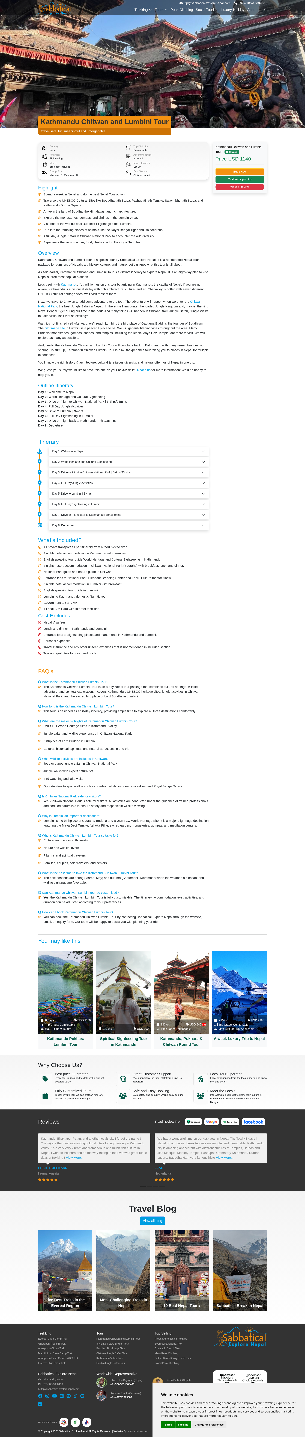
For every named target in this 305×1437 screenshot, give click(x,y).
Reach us (144, 370)
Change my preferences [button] (209, 1424)
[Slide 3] (155, 1186)
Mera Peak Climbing (166, 1353)
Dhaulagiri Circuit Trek (167, 1348)
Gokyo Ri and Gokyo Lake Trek (173, 1358)
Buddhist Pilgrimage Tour (110, 1348)
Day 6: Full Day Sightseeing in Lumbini (76, 504)
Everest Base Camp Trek (52, 1338)
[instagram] (47, 1396)
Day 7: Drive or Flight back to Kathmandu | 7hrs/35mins (86, 514)
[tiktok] (75, 1396)
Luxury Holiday (232, 10)
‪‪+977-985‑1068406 (251, 3)
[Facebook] (253, 1121)
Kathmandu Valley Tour (109, 1358)
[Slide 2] (149, 1186)
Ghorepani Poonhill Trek (52, 1343)
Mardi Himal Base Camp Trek (55, 1353)
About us (254, 10)
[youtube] (54, 1396)
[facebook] (40, 1396)
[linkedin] (62, 1396)
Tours (159, 10)
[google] (82, 1396)
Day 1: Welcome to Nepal (68, 451)
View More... (74, 1157)
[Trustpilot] (230, 1121)
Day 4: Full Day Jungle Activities (72, 483)
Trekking (141, 10)
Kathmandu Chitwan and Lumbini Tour (118, 1338)
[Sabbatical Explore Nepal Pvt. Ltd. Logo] (53, 8)
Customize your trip (240, 179)
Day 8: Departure (63, 525)
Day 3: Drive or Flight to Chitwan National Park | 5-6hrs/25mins (91, 472)
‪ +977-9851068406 (123, 1384)
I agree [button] (168, 1424)
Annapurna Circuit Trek (51, 1348)
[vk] (40, 1404)
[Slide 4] (162, 1186)
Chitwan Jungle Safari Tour (111, 1353)
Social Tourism (207, 10)
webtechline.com (138, 1431)
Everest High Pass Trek (52, 1363)
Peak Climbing (182, 10)
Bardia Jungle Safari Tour (110, 1363)
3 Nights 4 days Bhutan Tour (112, 1343)
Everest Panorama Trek (168, 1343)
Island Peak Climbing (167, 1363)
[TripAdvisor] (193, 1121)
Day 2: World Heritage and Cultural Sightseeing (82, 461)
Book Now (239, 171)
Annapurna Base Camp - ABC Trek (58, 1358)
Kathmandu (69, 284)
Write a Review (239, 186)
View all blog (152, 1221)
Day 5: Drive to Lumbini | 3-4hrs (72, 493)
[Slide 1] (143, 1186)
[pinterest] (69, 1396)
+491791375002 (122, 1397)
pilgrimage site (54, 328)
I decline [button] (183, 1424)
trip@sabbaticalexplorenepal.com (207, 3)
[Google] (211, 1121)
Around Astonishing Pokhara (171, 1338)
